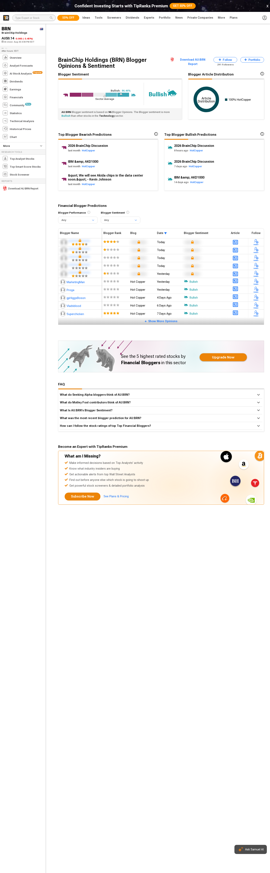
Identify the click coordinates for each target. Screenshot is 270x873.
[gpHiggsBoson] (63, 298)
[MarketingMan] (63, 282)
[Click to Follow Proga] (256, 290)
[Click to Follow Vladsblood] (256, 306)
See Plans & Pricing (116, 496)
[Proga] (63, 290)
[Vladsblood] (63, 306)
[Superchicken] (63, 314)
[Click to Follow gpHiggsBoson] (256, 298)
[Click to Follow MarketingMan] (256, 282)
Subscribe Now (82, 496)
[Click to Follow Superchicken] (256, 314)
